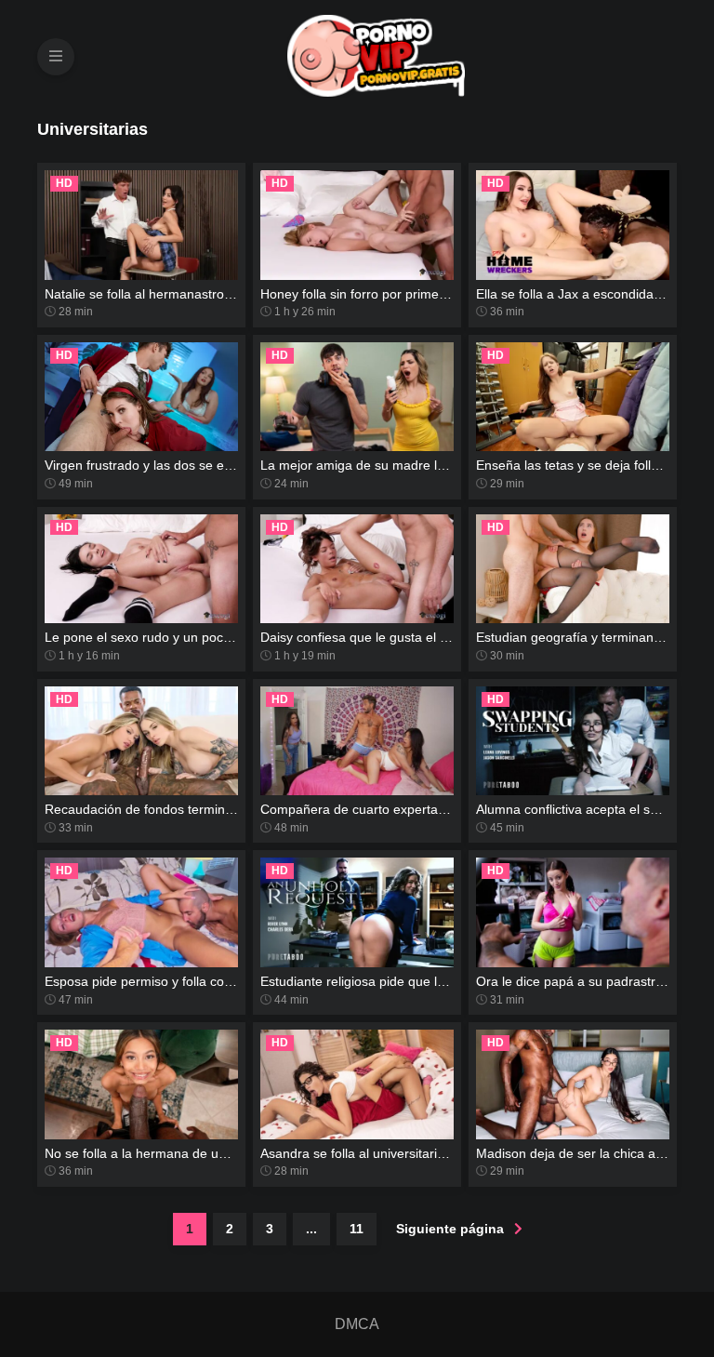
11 (357, 1228)
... (311, 1228)
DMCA (357, 1324)
